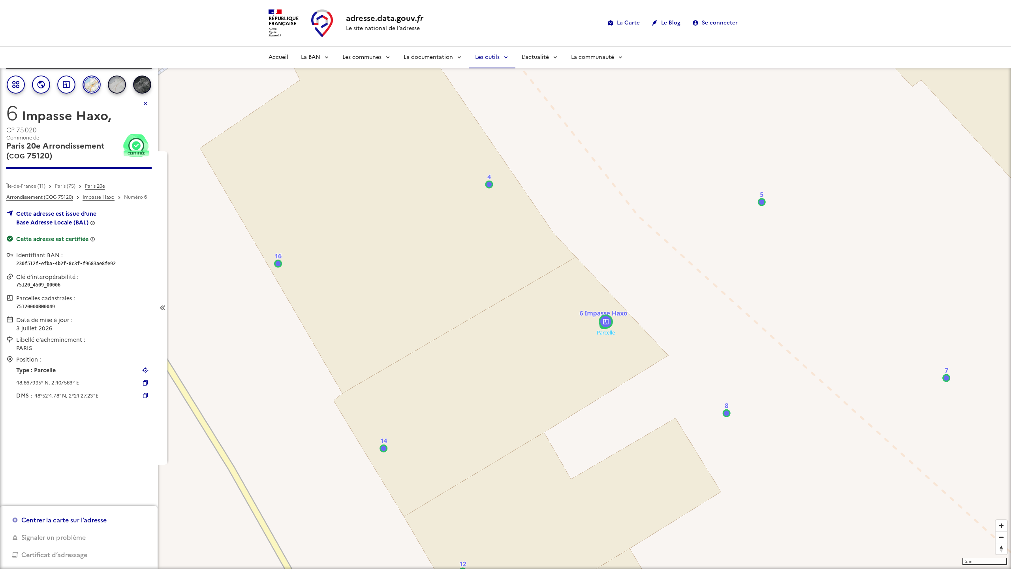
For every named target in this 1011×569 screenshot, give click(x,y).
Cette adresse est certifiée (52, 239)
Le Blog (670, 23)
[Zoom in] (1001, 525)
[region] (505, 308)
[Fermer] (145, 103)
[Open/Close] (162, 308)
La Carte (628, 23)
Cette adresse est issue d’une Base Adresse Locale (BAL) (56, 218)
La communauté (592, 57)
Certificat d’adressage (54, 555)
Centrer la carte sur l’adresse (64, 520)
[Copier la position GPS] (145, 383)
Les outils (487, 57)
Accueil (278, 57)
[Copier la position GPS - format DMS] (145, 395)
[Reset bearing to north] (1001, 548)
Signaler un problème (53, 537)
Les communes (361, 57)
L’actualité (535, 57)
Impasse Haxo (99, 197)
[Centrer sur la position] (145, 370)
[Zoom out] (1001, 537)
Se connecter (720, 23)
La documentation (428, 57)
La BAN (310, 57)
